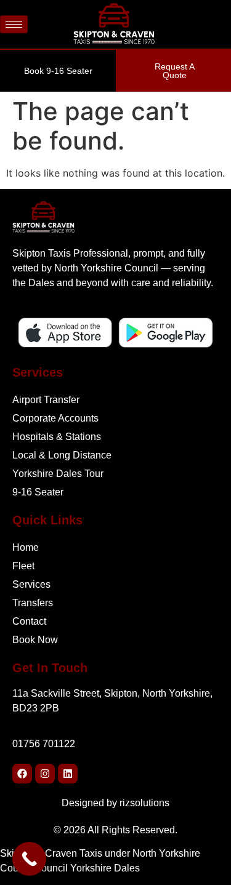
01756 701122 (43, 744)
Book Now (35, 640)
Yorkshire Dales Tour (59, 473)
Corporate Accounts (55, 418)
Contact (29, 621)
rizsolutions (144, 803)
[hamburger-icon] (14, 24)
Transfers (32, 603)
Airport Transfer (45, 399)
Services (31, 584)
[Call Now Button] (29, 859)
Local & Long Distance (61, 455)
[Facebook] (22, 773)
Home (25, 547)
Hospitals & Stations (56, 436)
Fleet (23, 566)
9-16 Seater (39, 492)
